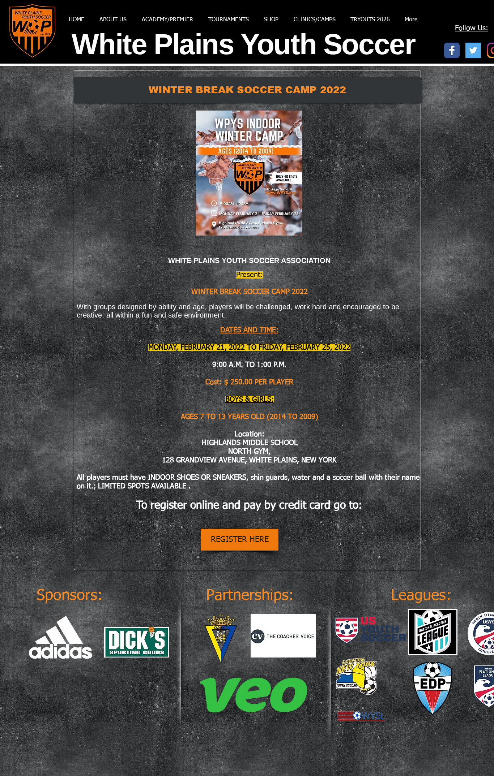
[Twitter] (473, 50)
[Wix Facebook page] (452, 50)
